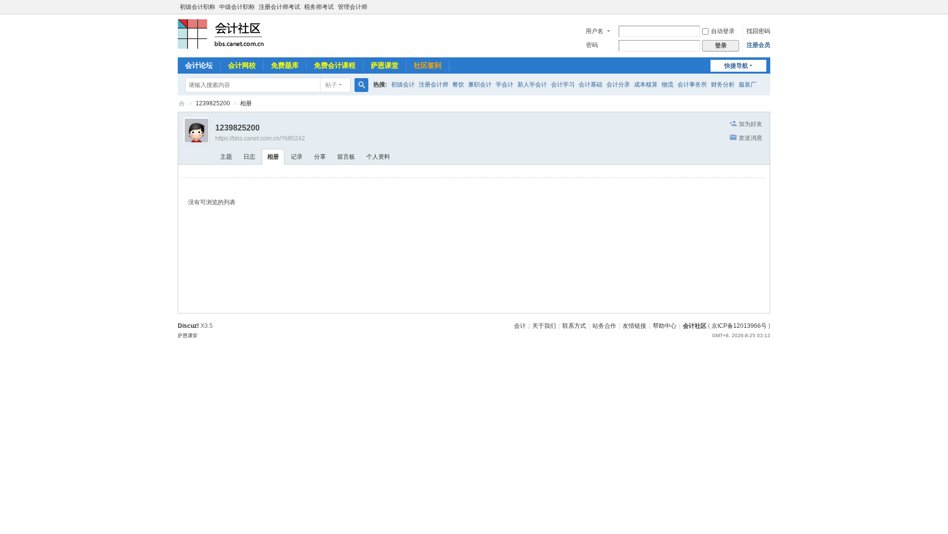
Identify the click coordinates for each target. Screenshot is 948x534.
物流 (667, 84)
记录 (297, 156)
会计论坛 (199, 65)
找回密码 (758, 31)
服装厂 (747, 84)
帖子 (331, 85)
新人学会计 (532, 84)
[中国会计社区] (222, 33)
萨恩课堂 (384, 65)
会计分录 (618, 84)
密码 (592, 45)
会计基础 (590, 84)
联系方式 (574, 325)
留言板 (346, 156)
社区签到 (427, 65)
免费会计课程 (335, 65)
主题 (226, 156)
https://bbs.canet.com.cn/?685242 (260, 138)
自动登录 (723, 31)
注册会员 (758, 45)
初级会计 (403, 84)
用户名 (594, 31)
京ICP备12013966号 (739, 325)
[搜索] (361, 85)
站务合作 (604, 325)
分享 (320, 156)
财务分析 (723, 84)
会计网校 (242, 65)
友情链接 (634, 325)
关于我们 (544, 325)
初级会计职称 (197, 6)
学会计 (505, 84)
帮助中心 (664, 325)
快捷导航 (736, 65)
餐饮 (458, 84)
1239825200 (213, 103)
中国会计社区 (182, 103)
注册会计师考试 (279, 6)
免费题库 (285, 65)
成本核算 (646, 84)
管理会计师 (352, 6)
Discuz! (188, 325)
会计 (520, 325)
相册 (246, 103)
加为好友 (750, 124)
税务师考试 (319, 6)
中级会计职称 (237, 6)
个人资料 (378, 156)
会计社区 (695, 325)
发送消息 (750, 137)
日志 (249, 156)
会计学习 (563, 84)
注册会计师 (433, 84)
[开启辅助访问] (767, 6)
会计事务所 (692, 84)
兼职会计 (480, 84)
